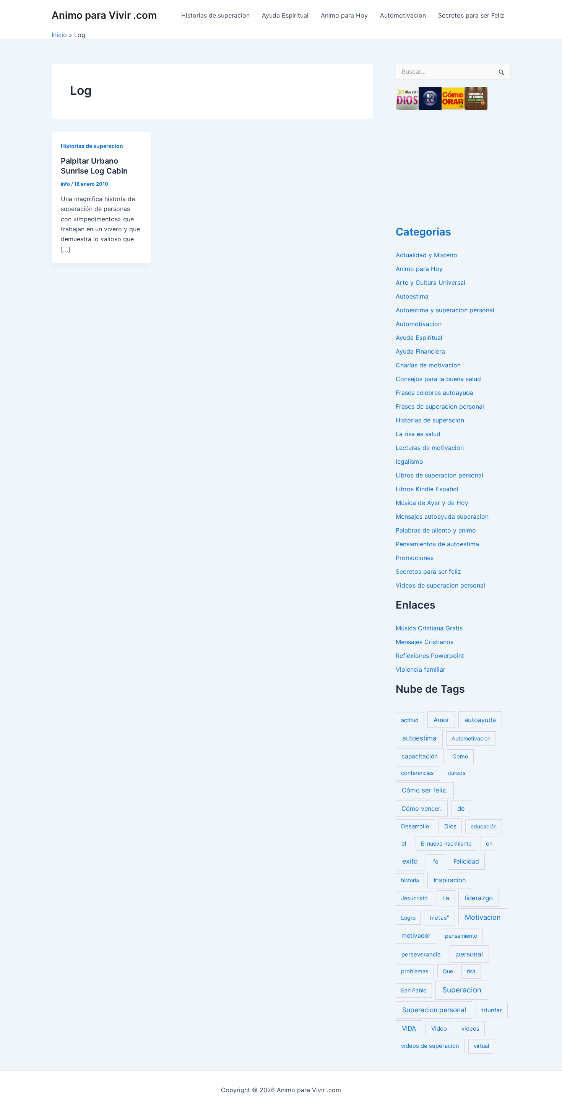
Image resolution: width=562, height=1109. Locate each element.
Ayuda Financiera (420, 351)
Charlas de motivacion (428, 365)
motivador (415, 935)
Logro (408, 917)
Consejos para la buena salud (438, 379)
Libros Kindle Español (427, 489)
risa (471, 971)
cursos (457, 773)
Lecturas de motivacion (430, 447)
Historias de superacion (215, 15)
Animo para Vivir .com (104, 15)
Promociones (415, 558)
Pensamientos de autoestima (437, 544)
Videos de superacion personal (440, 585)
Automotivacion (403, 15)
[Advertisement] (453, 165)
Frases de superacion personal (440, 406)
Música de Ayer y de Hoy (432, 503)
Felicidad (466, 861)
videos (470, 1028)
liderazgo (479, 898)
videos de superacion (430, 1045)
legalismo (409, 461)
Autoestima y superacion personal (445, 310)
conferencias (417, 773)
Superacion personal (434, 1010)
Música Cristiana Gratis (429, 628)
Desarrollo (415, 826)
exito (410, 861)
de (461, 808)
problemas (415, 971)
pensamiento (461, 935)
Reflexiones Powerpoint (430, 655)
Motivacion (483, 917)
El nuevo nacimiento (446, 843)
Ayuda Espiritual (285, 15)
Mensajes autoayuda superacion (442, 516)
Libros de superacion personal (439, 475)
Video (439, 1028)
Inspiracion (450, 880)
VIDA (409, 1028)
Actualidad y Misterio (426, 255)
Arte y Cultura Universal (430, 282)
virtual (481, 1045)
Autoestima (412, 296)
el (403, 843)
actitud (410, 720)
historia (410, 880)
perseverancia (421, 954)
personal (469, 954)
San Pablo (414, 990)
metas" (439, 917)
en (489, 843)
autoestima (419, 738)
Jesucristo (414, 898)
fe (436, 861)
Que (448, 971)
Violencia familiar (420, 669)
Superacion (461, 990)
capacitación (419, 756)
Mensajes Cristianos (424, 642)
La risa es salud (418, 434)
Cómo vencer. (421, 808)
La (445, 898)
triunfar (491, 1010)
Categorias (423, 232)
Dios (450, 826)
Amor (441, 720)
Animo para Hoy (344, 15)
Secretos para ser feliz (428, 571)
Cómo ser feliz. (425, 790)
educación (484, 826)
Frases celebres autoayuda (434, 392)
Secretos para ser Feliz (471, 15)
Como (460, 756)
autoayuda (480, 720)
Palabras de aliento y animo (436, 530)
